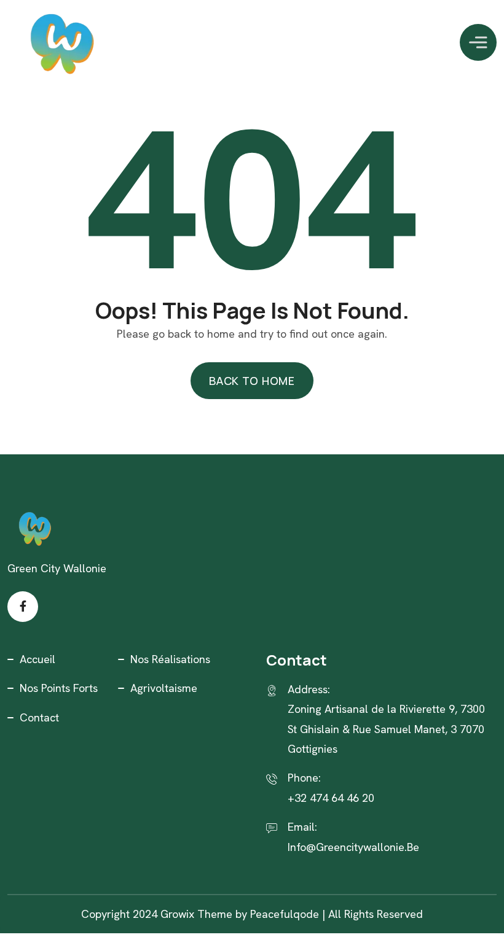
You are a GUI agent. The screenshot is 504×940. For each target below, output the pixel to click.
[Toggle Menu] (478, 42)
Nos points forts (59, 688)
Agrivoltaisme (163, 688)
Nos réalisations (170, 659)
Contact (39, 717)
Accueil (37, 659)
